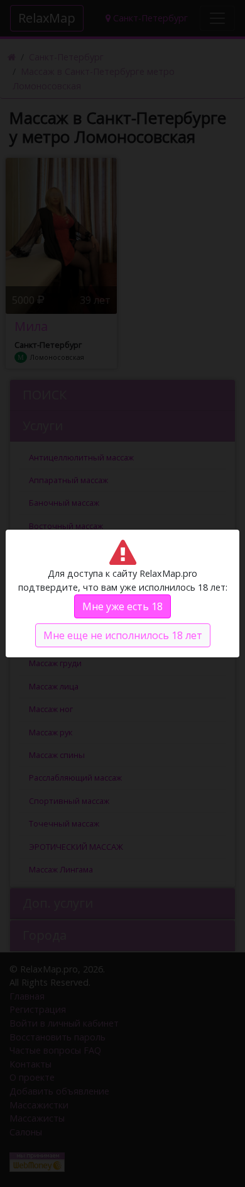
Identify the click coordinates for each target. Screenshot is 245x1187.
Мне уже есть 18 (122, 606)
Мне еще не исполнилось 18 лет (122, 635)
